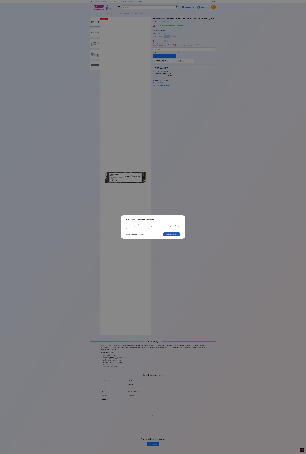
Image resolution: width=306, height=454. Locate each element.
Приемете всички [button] (171, 234)
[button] (135, 234)
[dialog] (153, 227)
